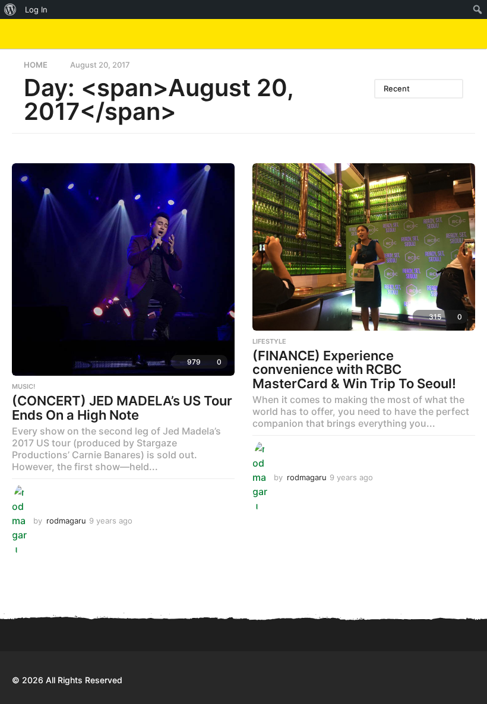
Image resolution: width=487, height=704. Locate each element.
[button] (446, 34)
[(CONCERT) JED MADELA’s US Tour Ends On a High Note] (123, 269)
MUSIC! (23, 386)
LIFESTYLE (269, 341)
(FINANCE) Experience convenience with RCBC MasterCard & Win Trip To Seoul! (354, 369)
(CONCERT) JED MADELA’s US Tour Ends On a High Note (122, 408)
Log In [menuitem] (36, 9)
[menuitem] (10, 9)
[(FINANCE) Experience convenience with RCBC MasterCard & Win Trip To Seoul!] (363, 246)
